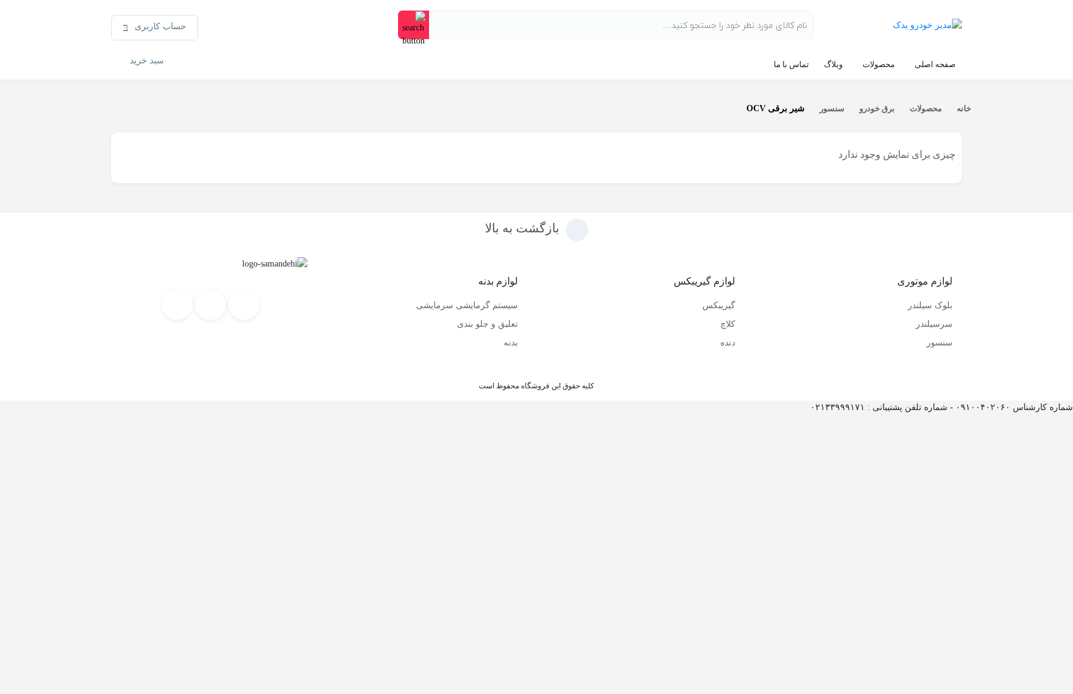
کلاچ (727, 324)
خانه (964, 108)
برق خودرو (877, 108)
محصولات (878, 64)
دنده (727, 342)
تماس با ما (791, 64)
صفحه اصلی (935, 64)
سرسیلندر (934, 324)
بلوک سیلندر (930, 305)
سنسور (832, 108)
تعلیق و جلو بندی (487, 324)
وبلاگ (833, 64)
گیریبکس (718, 305)
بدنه (511, 342)
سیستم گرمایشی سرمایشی (467, 305)
